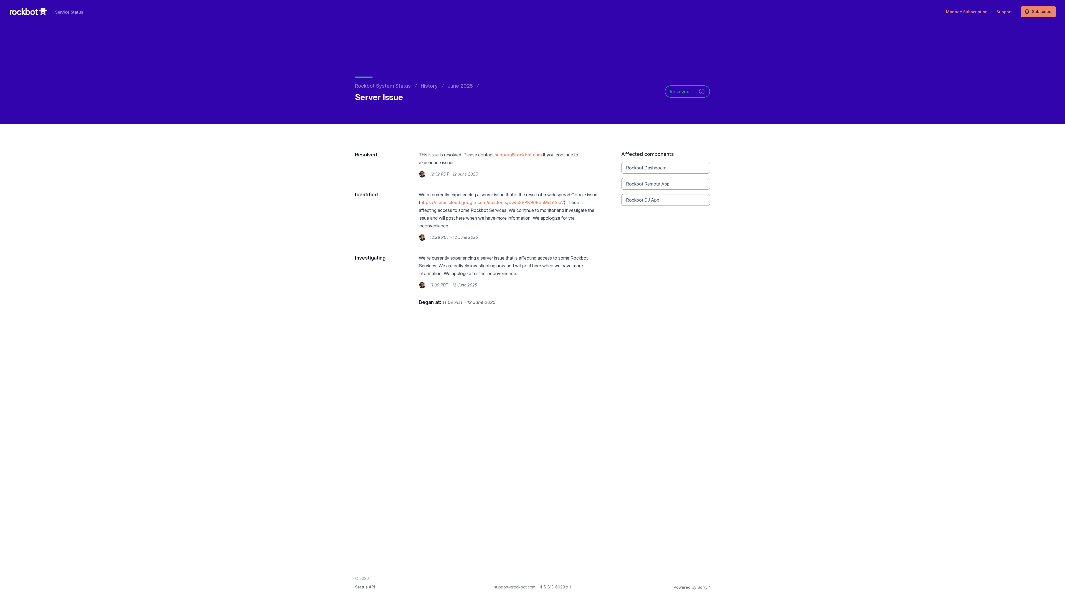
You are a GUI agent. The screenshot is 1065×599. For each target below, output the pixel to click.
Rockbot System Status (383, 86)
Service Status (69, 12)
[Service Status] (28, 11)
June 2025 (460, 86)
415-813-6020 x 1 (555, 587)
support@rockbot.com (518, 155)
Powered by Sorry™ (692, 587)
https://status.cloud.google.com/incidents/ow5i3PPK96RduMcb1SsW (492, 202)
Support (1004, 11)
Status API (365, 587)
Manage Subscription (967, 11)
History (429, 86)
